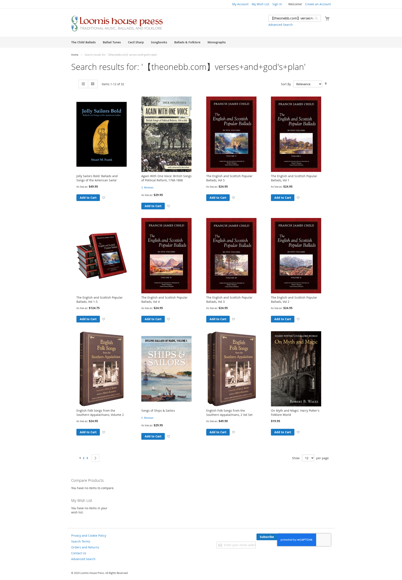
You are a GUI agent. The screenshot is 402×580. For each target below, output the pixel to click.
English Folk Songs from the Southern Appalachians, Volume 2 (100, 413)
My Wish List (260, 4)
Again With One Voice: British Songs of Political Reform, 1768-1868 (166, 178)
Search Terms (80, 541)
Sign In (277, 4)
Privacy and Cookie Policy (88, 535)
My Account (240, 4)
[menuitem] (83, 42)
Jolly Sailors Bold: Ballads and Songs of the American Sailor (97, 178)
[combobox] (294, 18)
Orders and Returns (85, 547)
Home (75, 54)
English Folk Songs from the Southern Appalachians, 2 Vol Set (229, 413)
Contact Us (78, 553)
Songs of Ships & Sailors (158, 410)
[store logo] (117, 23)
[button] (103, 197)
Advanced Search (280, 25)
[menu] (201, 42)
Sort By (286, 84)
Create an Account (318, 4)
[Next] (95, 458)
